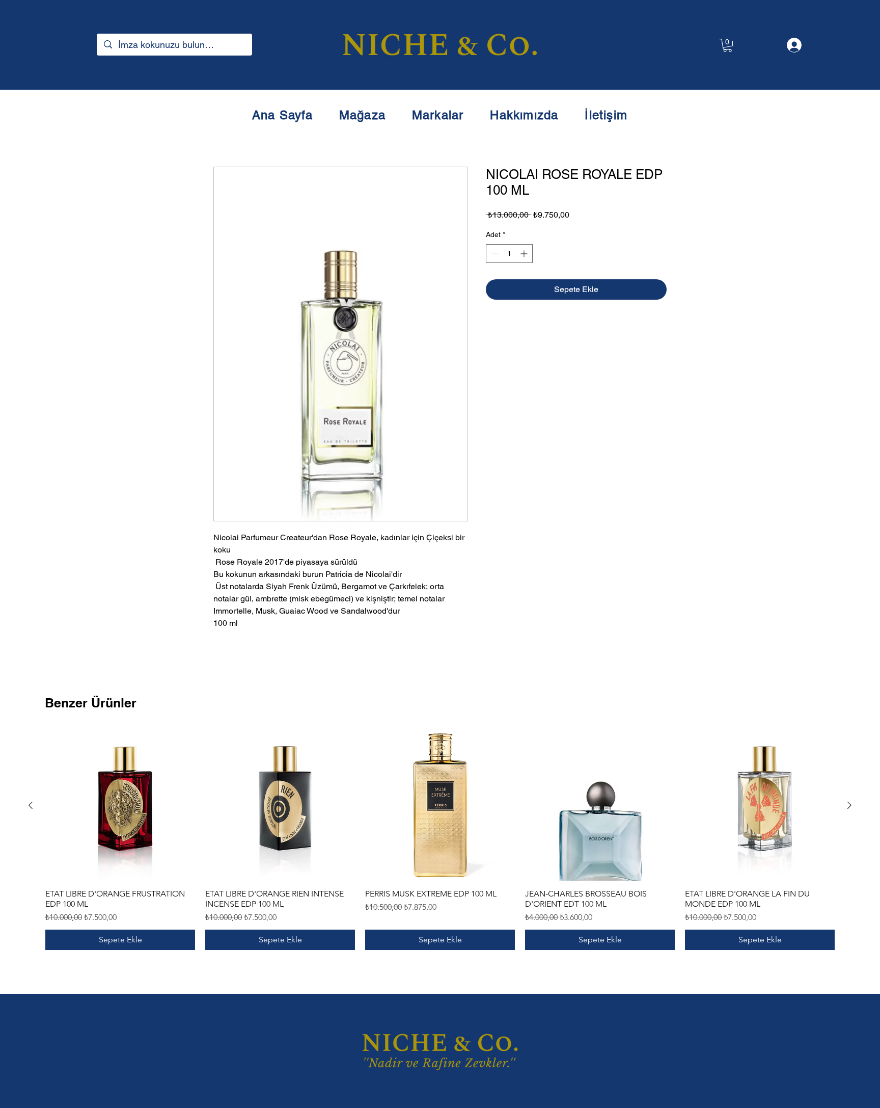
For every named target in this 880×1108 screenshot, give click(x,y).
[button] (727, 45)
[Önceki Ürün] (30, 805)
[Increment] (524, 253)
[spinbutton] (509, 253)
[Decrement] (493, 253)
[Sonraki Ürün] (849, 805)
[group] (440, 840)
